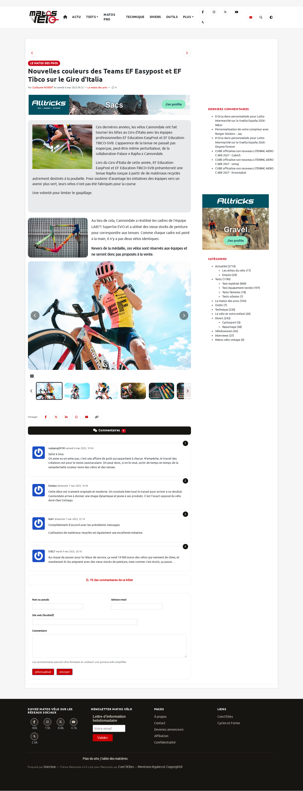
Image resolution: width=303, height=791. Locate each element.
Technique (135, 17)
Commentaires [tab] (111, 430)
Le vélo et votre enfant (230, 314)
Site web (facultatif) (43, 615)
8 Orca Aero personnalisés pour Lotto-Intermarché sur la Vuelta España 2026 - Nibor (240, 121)
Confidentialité (165, 742)
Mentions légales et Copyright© (160, 767)
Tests (91, 17)
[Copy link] (96, 417)
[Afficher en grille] (32, 376)
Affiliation (161, 736)
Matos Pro (109, 17)
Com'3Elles (126, 767)
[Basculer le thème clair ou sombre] (271, 17)
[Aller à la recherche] (261, 17)
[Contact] (250, 17)
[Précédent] (31, 391)
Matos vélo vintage (227, 340)
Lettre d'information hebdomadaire (109, 718)
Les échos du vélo (233, 270)
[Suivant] (187, 391)
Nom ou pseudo (40, 599)
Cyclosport (229, 322)
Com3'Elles (225, 717)
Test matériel (230, 283)
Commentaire (39, 630)
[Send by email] (86, 417)
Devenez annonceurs (168, 730)
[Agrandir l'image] (109, 315)
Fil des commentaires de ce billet (111, 580)
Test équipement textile (237, 288)
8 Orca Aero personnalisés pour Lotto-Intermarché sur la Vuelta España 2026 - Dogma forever (240, 142)
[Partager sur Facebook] (45, 417)
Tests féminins (231, 292)
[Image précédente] (35, 315)
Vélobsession (223, 331)
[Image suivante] (183, 315)
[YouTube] (236, 12)
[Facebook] (202, 12)
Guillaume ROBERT (42, 87)
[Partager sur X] (56, 417)
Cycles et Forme (228, 723)
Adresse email (118, 599)
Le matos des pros (97, 87)
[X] (225, 12)
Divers (155, 17)
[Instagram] (214, 12)
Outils (172, 17)
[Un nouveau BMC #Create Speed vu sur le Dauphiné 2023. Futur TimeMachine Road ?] (187, 53)
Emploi (226, 275)
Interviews (221, 335)
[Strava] (202, 22)
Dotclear (50, 767)
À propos (160, 717)
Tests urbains (230, 296)
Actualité (221, 266)
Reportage (229, 327)
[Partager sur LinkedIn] (66, 417)
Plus (187, 17)
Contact (159, 723)
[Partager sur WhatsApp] (76, 417)
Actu (76, 17)
